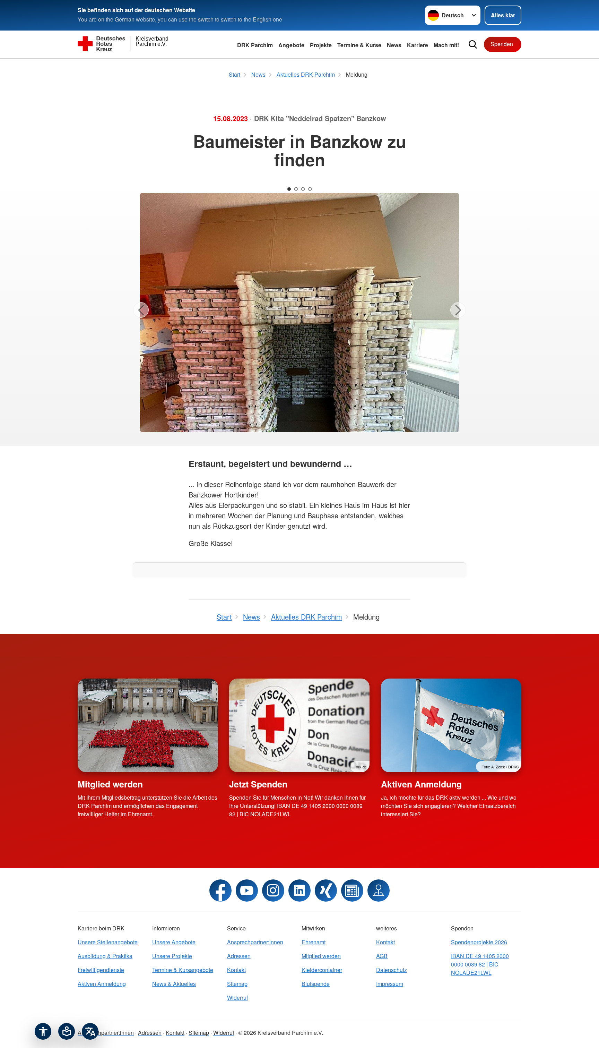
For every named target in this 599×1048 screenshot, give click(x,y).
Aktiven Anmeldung (421, 784)
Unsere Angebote (174, 942)
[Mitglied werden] (148, 725)
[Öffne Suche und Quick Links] (472, 44)
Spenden (502, 44)
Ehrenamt (313, 942)
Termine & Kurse (359, 45)
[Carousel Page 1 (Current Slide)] (289, 189)
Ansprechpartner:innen (255, 942)
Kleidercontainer (322, 970)
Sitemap (237, 984)
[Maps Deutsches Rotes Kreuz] (378, 890)
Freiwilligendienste (101, 970)
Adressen (239, 956)
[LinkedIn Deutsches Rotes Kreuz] (299, 890)
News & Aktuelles (174, 984)
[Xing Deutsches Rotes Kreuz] (326, 890)
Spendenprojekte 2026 (479, 942)
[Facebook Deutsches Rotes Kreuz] (220, 890)
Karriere (417, 45)
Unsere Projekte (172, 956)
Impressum (389, 984)
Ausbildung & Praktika (105, 956)
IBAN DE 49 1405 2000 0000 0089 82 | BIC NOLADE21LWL (480, 964)
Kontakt (236, 970)
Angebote (291, 45)
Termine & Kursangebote (182, 970)
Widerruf (237, 998)
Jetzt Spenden (258, 784)
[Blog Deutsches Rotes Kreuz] (352, 890)
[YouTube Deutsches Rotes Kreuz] (247, 890)
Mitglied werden (110, 784)
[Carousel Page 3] (303, 189)
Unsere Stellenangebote (108, 942)
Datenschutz (391, 970)
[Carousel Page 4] (310, 189)
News (394, 45)
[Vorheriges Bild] (141, 310)
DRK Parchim (255, 45)
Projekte (321, 45)
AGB (382, 956)
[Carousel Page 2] (296, 189)
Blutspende (316, 984)
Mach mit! (446, 45)
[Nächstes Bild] (458, 310)
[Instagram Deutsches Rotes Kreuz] (273, 890)
